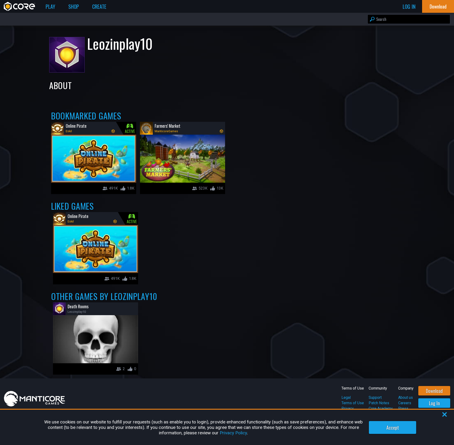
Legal (346, 397)
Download (434, 390)
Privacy (347, 408)
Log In (434, 403)
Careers (404, 403)
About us (405, 397)
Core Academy (381, 408)
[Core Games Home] (19, 6)
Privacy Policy (233, 433)
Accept (392, 427)
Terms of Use (352, 403)
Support (375, 397)
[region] (227, 427)
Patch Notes (379, 403)
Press (403, 408)
